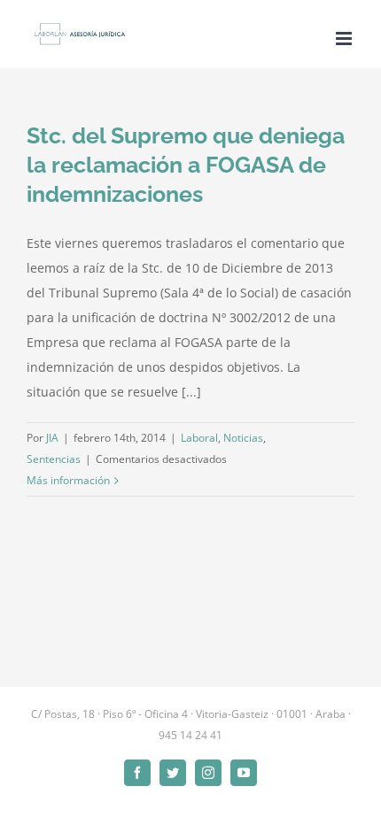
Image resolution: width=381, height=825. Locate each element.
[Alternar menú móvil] (345, 38)
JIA (52, 437)
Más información (68, 480)
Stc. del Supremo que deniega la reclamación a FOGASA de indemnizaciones (186, 164)
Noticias (243, 437)
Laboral (199, 437)
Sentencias (54, 458)
